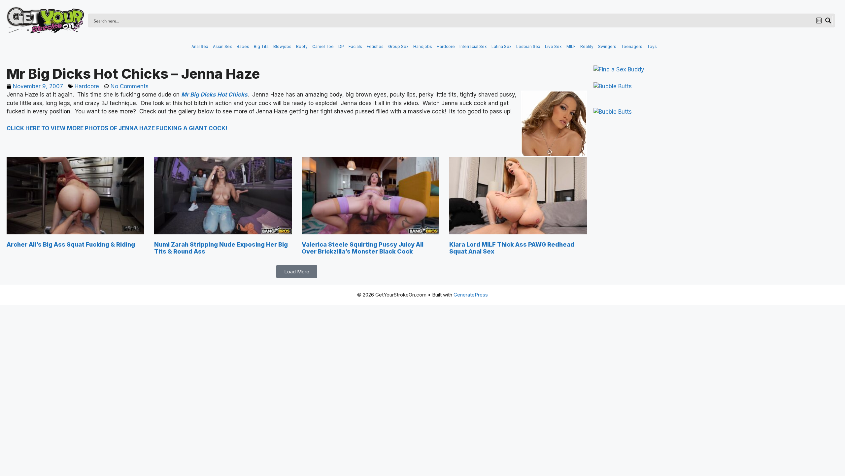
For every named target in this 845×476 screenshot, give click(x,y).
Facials (355, 46)
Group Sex (398, 46)
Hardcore (446, 46)
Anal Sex (199, 46)
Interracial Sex (473, 46)
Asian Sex (222, 46)
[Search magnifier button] (828, 20)
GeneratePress (471, 295)
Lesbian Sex (528, 46)
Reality (586, 46)
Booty (302, 46)
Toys (652, 46)
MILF (571, 46)
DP (341, 46)
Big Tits (261, 46)
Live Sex (553, 46)
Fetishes (375, 46)
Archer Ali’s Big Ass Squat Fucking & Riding (71, 244)
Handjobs (422, 46)
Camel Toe (323, 46)
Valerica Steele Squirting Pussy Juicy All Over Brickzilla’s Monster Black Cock (362, 248)
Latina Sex (501, 46)
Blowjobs (282, 46)
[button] (296, 271)
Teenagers (631, 46)
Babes (243, 46)
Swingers (607, 46)
